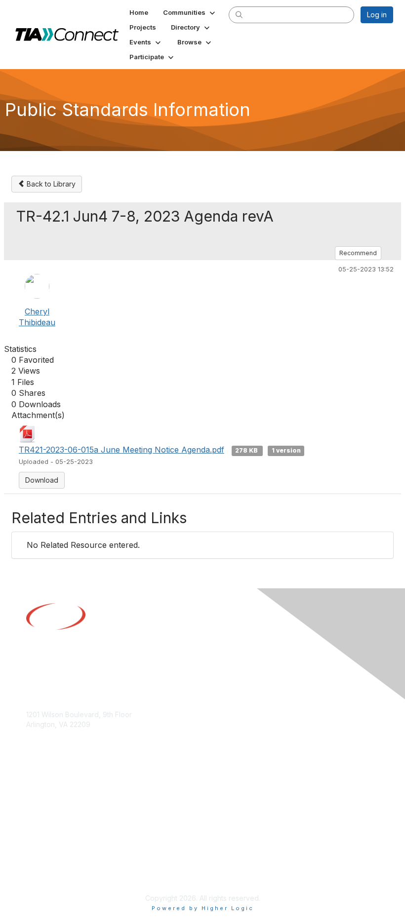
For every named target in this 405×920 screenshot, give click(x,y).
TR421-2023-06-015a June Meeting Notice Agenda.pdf (121, 450)
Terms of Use (48, 873)
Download (41, 480)
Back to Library (50, 184)
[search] (239, 14)
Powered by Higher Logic (203, 908)
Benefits (39, 799)
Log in (377, 14)
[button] (190, 12)
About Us (41, 864)
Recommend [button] (358, 253)
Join (33, 789)
